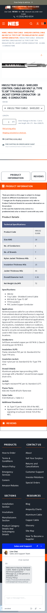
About (29, 452)
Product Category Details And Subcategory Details (10, 530)
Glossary (30, 525)
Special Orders (33, 482)
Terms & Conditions (7, 459)
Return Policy (8, 466)
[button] (3, 23)
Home (4, 32)
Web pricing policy (9, 128)
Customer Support (35, 471)
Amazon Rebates (10, 485)
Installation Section (8, 505)
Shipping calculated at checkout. (14, 133)
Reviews (39, 176)
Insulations (7, 512)
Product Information (16, 176)
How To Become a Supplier (34, 537)
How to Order (8, 452)
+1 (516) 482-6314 (24, 16)
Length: (6, 115)
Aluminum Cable (34, 514)
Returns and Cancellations (32, 465)
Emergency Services (7, 473)
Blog (28, 503)
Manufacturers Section (9, 519)
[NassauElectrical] (12, 24)
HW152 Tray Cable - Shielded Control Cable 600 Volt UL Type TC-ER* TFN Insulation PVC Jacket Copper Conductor (23, 35)
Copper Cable (32, 519)
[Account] (37, 23)
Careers (6, 479)
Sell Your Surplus (34, 458)
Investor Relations (35, 477)
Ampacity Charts (34, 509)
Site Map (30, 530)
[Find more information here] (23, 577)
